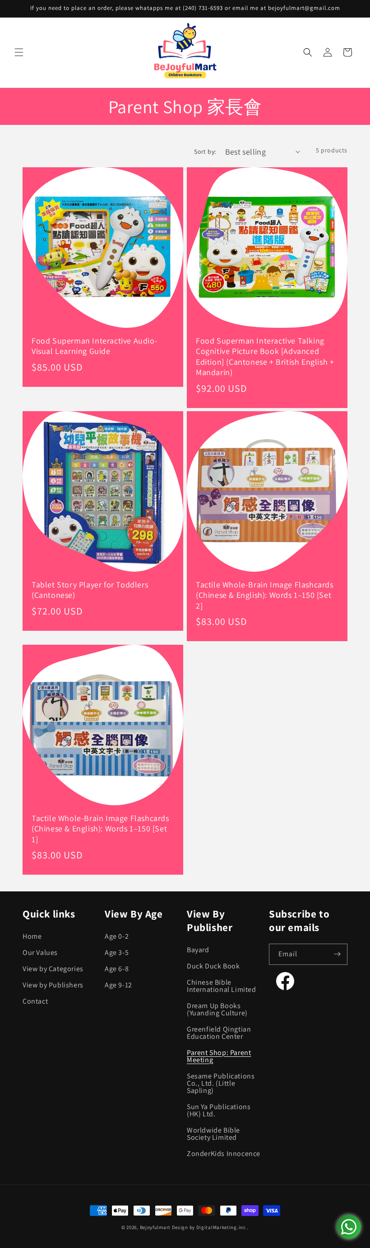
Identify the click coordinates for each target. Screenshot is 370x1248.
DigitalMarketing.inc (221, 1227)
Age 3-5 (117, 952)
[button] (19, 52)
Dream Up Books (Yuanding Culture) (217, 1009)
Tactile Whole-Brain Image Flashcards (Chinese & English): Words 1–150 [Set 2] (264, 595)
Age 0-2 (117, 937)
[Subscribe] (337, 954)
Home (32, 937)
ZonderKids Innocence (223, 1153)
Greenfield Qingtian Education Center (219, 1032)
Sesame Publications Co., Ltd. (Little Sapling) (220, 1083)
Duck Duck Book (213, 966)
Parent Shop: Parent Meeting (219, 1056)
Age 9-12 (118, 985)
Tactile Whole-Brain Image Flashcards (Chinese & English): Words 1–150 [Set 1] (100, 828)
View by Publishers (53, 985)
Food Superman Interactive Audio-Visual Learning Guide (94, 345)
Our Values (40, 952)
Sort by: (205, 151)
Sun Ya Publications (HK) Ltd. (218, 1110)
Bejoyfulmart (155, 1227)
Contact (35, 1001)
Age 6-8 (117, 968)
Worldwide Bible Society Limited (213, 1133)
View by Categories (53, 968)
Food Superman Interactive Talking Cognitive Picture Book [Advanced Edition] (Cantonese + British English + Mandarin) (265, 356)
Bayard (198, 950)
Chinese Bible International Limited (221, 985)
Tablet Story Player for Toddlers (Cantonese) (90, 589)
